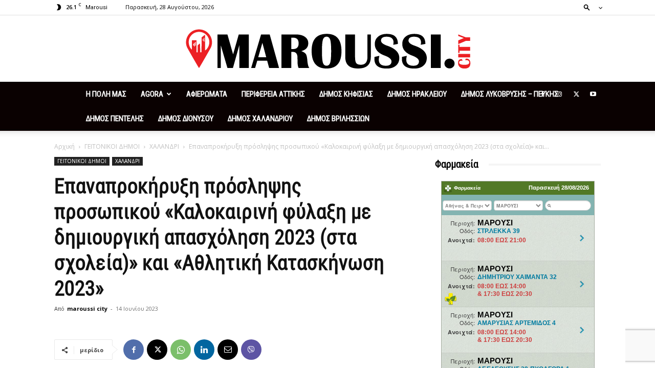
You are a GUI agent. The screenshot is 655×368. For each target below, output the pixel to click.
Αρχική (64, 146)
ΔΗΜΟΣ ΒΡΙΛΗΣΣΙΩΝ (338, 118)
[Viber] (251, 349)
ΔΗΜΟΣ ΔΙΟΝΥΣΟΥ (185, 118)
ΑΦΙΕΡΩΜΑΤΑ (206, 94)
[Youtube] (593, 94)
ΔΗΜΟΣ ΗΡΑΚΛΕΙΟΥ (417, 94)
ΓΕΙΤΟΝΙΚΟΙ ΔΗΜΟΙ (112, 146)
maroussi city (87, 308)
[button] (590, 7)
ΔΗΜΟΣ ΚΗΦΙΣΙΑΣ (346, 94)
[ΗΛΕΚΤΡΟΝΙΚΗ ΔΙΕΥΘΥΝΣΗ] (227, 349)
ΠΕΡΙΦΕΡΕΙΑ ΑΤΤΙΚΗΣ (273, 94)
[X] (576, 94)
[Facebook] (542, 94)
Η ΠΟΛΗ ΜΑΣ (106, 94)
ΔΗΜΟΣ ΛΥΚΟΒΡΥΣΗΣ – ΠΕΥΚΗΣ (509, 94)
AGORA (152, 94)
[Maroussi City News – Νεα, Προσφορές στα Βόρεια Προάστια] (327, 49)
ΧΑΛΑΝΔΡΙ (164, 146)
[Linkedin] (204, 349)
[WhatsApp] (180, 349)
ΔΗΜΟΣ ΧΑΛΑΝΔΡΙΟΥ (260, 118)
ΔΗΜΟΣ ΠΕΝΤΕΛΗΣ (115, 118)
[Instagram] (559, 94)
